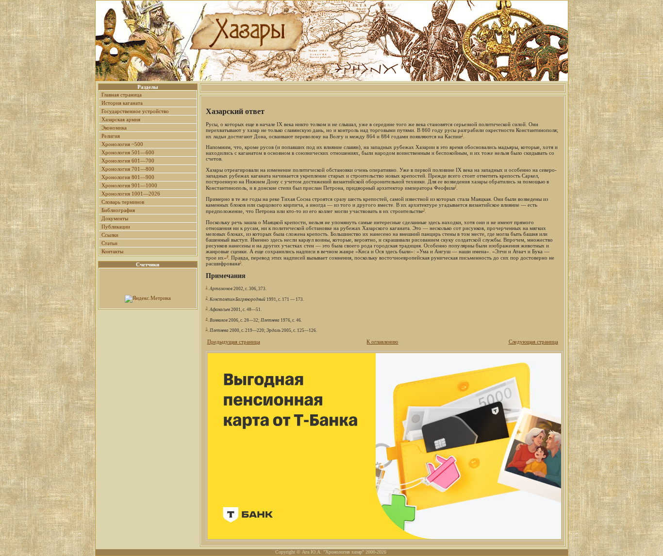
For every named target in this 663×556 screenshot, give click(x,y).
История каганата (122, 103)
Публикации (115, 226)
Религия (110, 136)
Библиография (118, 210)
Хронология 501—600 (127, 152)
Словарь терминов (122, 202)
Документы (114, 218)
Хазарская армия (120, 119)
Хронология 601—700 (127, 161)
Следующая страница (533, 341)
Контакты (112, 251)
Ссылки (109, 235)
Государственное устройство (135, 111)
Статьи (109, 243)
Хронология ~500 (122, 144)
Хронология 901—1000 (129, 185)
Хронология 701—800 (127, 169)
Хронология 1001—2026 (130, 193)
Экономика (114, 128)
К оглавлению (382, 341)
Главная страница (121, 95)
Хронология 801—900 (127, 177)
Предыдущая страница (233, 341)
